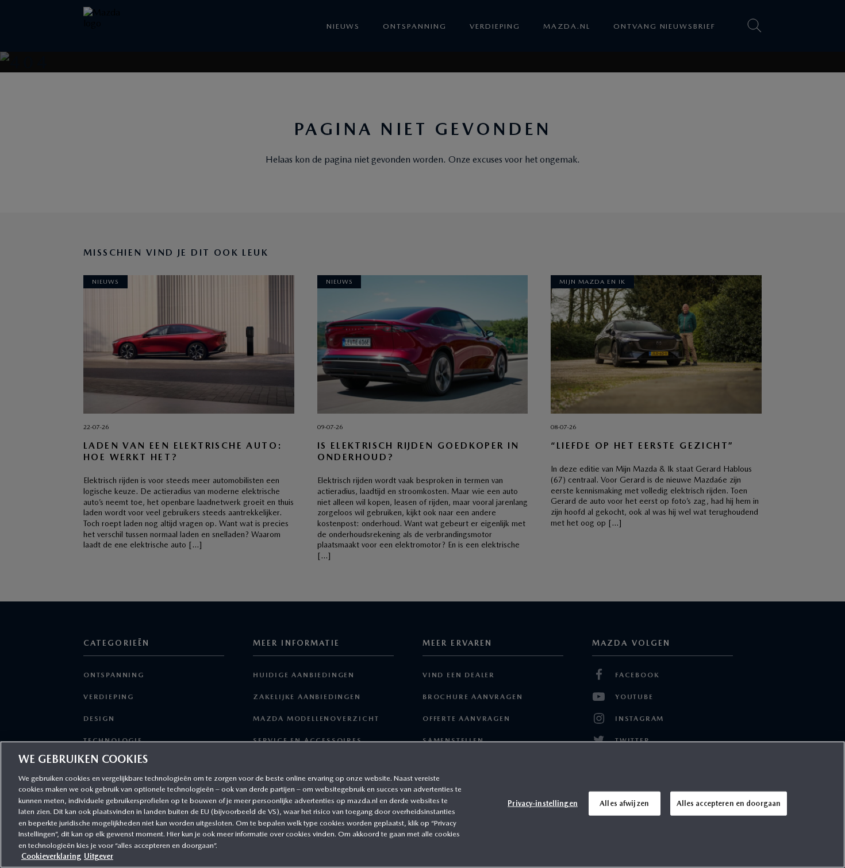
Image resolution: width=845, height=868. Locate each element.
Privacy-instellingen (543, 803)
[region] (422, 804)
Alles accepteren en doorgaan (729, 803)
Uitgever (98, 856)
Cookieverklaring (51, 856)
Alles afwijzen (624, 803)
